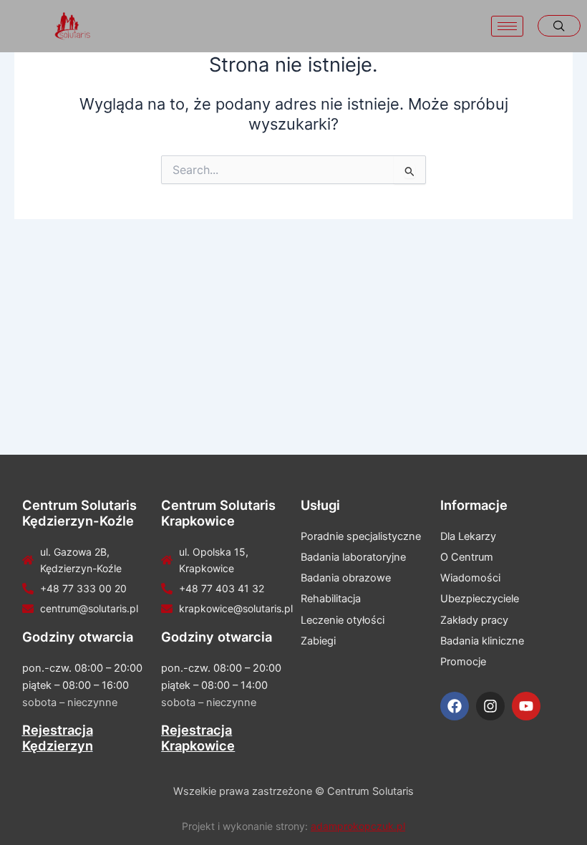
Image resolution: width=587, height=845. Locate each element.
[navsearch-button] (559, 26)
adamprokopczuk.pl (358, 826)
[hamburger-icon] (507, 26)
